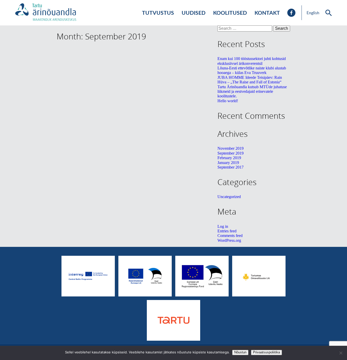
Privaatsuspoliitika (266, 352)
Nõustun (240, 352)
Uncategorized (229, 196)
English (313, 12)
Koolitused (230, 12)
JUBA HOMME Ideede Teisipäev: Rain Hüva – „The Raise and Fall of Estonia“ (249, 79)
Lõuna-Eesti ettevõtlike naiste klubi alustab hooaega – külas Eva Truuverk (251, 70)
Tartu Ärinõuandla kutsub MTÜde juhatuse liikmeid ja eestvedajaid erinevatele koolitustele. (252, 91)
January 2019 (228, 162)
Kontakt (267, 12)
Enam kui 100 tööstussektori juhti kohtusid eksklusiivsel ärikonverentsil (251, 60)
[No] (340, 352)
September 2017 (230, 167)
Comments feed (230, 235)
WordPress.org (229, 240)
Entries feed (226, 231)
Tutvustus (158, 12)
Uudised (194, 12)
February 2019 (229, 158)
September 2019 (230, 153)
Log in (222, 226)
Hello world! (227, 101)
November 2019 (230, 148)
